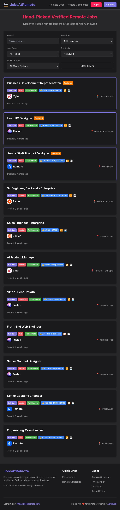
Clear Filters (87, 65)
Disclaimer (97, 486)
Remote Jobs (57, 4)
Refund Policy (98, 491)
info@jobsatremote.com (28, 504)
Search (10, 35)
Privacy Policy (98, 482)
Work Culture (13, 60)
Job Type (12, 48)
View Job (106, 103)
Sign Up (110, 4)
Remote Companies (77, 4)
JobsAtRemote (22, 4)
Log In (96, 4)
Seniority (65, 48)
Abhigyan (111, 504)
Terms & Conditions (101, 477)
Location (65, 35)
